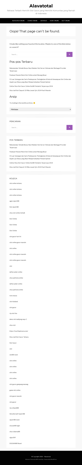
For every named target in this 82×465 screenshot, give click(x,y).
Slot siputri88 (14, 207)
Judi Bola (43, 20)
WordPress (54, 459)
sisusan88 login (15, 426)
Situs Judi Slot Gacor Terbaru (19, 337)
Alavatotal (41, 6)
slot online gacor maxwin (18, 242)
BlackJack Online (18, 20)
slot (11, 266)
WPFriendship (39, 459)
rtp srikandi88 (14, 408)
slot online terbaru (16, 183)
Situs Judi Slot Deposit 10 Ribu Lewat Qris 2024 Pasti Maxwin (30, 90)
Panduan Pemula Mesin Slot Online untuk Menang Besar (28, 75)
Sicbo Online (54, 20)
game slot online (15, 390)
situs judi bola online (16, 278)
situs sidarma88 (15, 431)
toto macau (13, 295)
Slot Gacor (13, 343)
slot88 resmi (14, 355)
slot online (13, 248)
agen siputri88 (14, 201)
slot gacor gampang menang (19, 384)
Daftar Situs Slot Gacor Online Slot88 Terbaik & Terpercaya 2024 (31, 86)
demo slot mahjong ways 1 (18, 319)
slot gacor (13, 307)
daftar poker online (16, 272)
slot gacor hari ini (15, 236)
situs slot (13, 325)
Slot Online (66, 20)
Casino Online (32, 20)
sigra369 (13, 437)
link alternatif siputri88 (17, 414)
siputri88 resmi (15, 420)
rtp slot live (13, 313)
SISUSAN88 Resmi (16, 443)
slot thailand (14, 301)
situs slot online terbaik (17, 213)
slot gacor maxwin (16, 396)
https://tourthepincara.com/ (19, 331)
